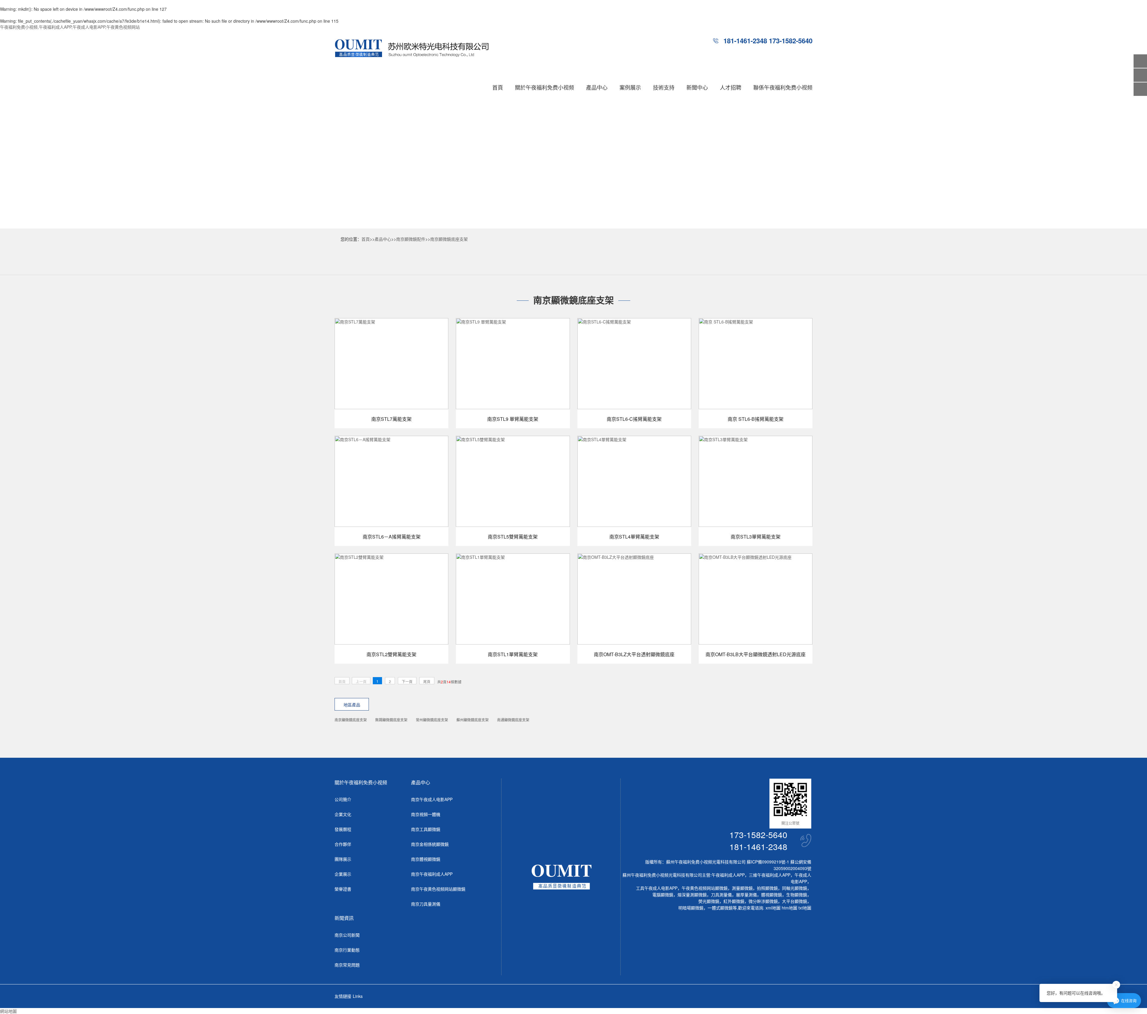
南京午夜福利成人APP (432, 874)
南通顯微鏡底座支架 (513, 719)
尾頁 (426, 681)
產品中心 (597, 87)
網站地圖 (8, 1011)
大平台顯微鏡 (794, 901)
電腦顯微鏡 (662, 895)
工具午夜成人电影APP (656, 888)
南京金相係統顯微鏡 (430, 844)
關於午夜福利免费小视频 (544, 87)
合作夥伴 (343, 844)
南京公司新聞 (347, 935)
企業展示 (343, 874)
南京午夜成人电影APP (432, 799)
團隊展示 (343, 859)
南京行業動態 (347, 950)
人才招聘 (730, 87)
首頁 (497, 87)
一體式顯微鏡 (720, 908)
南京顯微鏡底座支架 (449, 239)
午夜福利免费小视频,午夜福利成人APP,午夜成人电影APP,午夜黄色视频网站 (70, 27)
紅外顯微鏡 (733, 901)
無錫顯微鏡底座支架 (391, 719)
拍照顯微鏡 (767, 888)
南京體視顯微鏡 (425, 859)
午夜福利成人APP (728, 875)
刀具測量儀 (721, 895)
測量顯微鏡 (742, 888)
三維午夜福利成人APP (769, 875)
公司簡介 (343, 799)
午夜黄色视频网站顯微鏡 (705, 888)
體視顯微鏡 (771, 895)
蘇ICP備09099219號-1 (768, 862)
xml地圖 (773, 908)
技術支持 (663, 87)
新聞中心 (697, 87)
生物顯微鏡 (796, 895)
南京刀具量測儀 (425, 904)
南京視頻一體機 (425, 814)
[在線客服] (1140, 75)
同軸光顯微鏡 (794, 888)
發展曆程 (343, 829)
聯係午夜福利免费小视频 (782, 87)
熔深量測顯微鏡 (692, 895)
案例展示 (630, 87)
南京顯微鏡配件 (410, 239)
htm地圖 (789, 908)
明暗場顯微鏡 (690, 908)
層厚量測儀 (746, 895)
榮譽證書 (343, 889)
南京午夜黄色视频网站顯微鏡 (438, 889)
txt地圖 (804, 908)
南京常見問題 (347, 965)
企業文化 (343, 814)
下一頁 (407, 681)
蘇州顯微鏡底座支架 (472, 719)
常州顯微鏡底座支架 (432, 719)
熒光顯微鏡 (708, 901)
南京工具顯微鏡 (425, 829)
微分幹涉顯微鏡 (763, 901)
